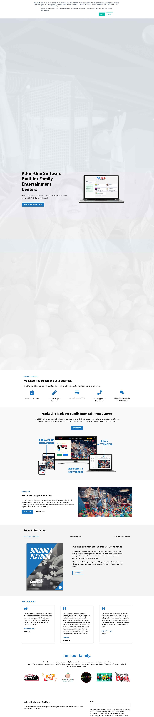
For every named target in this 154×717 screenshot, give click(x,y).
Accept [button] (101, 14)
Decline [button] (109, 14)
